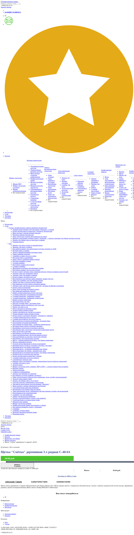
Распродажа (9, 212)
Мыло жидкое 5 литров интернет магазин (27, 233)
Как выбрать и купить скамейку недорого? (27, 375)
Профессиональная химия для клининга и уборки (29, 405)
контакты (8, 217)
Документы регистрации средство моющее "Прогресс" (31, 384)
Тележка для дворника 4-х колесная (24, 373)
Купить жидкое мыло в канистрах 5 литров (27, 356)
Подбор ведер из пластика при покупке (26, 354)
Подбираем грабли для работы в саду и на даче (28, 305)
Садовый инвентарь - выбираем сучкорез (26, 296)
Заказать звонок (6, 7)
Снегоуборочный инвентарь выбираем (26, 388)
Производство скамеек (20, 402)
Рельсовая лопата (18, 414)
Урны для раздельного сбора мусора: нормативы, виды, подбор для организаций (40, 377)
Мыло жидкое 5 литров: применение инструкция (29, 386)
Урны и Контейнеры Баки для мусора (50, 169)
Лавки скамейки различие (21, 254)
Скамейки (16, 409)
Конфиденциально (11, 505)
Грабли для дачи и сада (20, 307)
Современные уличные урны (22, 359)
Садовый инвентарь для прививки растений (27, 294)
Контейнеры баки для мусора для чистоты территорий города (33, 330)
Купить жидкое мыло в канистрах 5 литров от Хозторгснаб (32, 231)
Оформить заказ (6, 432)
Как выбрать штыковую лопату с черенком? (27, 407)
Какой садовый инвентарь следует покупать (27, 293)
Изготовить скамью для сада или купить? (26, 270)
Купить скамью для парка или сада (24, 277)
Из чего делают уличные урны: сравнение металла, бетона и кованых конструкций (40, 272)
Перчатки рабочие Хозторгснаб (23, 235)
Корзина (7, 516)
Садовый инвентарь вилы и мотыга (24, 317)
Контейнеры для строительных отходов (26, 338)
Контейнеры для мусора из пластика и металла (28, 328)
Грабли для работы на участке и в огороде (27, 312)
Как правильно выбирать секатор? (24, 291)
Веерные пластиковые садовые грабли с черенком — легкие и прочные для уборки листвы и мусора (46, 238)
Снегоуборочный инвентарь (64, 172)
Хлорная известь (18, 242)
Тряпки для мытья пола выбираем (24, 396)
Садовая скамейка (19, 263)
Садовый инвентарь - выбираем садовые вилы (28, 298)
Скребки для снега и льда (21, 363)
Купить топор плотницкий (22, 287)
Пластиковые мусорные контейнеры (25, 323)
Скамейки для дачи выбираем (22, 395)
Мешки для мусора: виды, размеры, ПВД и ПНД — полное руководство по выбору (40, 366)
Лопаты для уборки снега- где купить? (25, 381)
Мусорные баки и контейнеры (23, 258)
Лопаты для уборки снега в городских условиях (29, 240)
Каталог (7, 156)
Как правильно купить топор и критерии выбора (29, 284)
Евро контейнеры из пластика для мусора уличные (30, 337)
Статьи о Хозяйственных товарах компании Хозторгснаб (28, 228)
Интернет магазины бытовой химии (25, 412)
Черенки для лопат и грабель (22, 247)
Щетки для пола (10, 440)
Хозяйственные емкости (106, 171)
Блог (10, 243)
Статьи (7, 524)
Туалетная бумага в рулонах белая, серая (26, 400)
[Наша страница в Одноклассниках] (5, 16)
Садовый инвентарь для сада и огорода (26, 358)
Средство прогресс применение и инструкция (28, 382)
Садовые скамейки (19, 266)
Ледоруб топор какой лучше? (22, 379)
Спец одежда (78, 175)
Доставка (8, 216)
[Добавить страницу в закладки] (69, 152)
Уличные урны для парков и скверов (25, 275)
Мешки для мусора (15, 178)
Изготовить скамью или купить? (23, 265)
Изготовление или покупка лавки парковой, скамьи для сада (33, 279)
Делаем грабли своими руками (23, 310)
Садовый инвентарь (91, 172)
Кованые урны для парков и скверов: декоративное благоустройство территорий (40, 361)
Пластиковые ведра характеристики (25, 393)
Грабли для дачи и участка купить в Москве (27, 282)
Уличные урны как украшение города (25, 273)
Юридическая (9, 504)
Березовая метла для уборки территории (26, 347)
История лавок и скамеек (21, 250)
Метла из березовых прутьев (22, 342)
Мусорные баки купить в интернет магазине (27, 326)
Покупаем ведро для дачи (21, 301)
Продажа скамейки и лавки (22, 261)
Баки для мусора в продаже (22, 331)
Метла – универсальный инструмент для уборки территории (33, 340)
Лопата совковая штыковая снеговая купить (27, 252)
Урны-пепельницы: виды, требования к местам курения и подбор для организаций (40, 391)
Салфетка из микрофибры (21, 372)
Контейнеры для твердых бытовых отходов (27, 333)
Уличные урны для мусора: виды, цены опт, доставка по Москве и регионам (38, 286)
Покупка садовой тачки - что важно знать (26, 303)
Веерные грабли (18, 368)
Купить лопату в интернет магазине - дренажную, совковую (33, 316)
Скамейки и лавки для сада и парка (24, 256)
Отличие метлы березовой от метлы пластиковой (29, 344)
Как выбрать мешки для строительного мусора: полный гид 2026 (34, 249)
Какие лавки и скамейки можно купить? (26, 259)
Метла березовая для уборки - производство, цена (29, 351)
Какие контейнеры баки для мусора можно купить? (30, 335)
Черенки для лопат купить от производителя (27, 245)
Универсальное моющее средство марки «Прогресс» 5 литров (33, 229)
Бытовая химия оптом (34, 160)
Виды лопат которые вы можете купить (26, 289)
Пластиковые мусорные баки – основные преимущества (31, 324)
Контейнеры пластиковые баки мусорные (27, 389)
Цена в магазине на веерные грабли (25, 308)
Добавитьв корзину (17, 465)
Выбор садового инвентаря (22, 300)
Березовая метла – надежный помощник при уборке (30, 349)
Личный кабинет (10, 514)
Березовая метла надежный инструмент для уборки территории (34, 352)
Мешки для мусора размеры (22, 403)
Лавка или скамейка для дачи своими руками (28, 280)
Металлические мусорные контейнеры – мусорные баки (31, 321)
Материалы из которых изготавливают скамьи (28, 268)
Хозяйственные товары (12, 435)
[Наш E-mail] (9, 24)
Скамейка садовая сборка (21, 410)
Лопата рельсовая (18, 370)
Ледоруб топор (18, 365)
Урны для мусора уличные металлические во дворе (30, 236)
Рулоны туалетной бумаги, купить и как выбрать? (29, 398)
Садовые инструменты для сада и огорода (27, 319)
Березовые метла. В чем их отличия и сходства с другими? (32, 345)
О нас (7, 214)
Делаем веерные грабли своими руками (26, 314)
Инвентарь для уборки (12, 438)
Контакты (8, 507)
